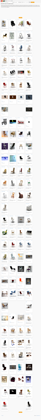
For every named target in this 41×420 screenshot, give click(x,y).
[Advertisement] (20, 12)
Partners (2, 415)
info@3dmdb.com (38, 415)
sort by (13, 2)
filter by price (20, 2)
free (22, 2)
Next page (20, 17)
